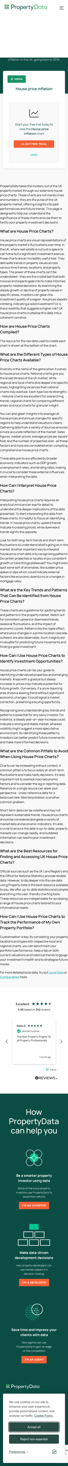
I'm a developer (34, 1282)
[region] (34, 1041)
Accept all (34, 1427)
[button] (6, 1041)
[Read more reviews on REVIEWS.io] (46, 1078)
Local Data (56, 972)
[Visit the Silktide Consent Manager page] (54, 1451)
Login (34, 154)
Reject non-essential (34, 1439)
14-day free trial (34, 144)
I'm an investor (34, 1205)
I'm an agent (34, 1359)
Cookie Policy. (43, 1415)
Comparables (9, 977)
